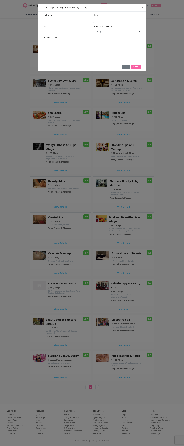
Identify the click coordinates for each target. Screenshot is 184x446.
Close (126, 66)
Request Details (51, 37)
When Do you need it (102, 26)
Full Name (48, 15)
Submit (136, 66)
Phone (96, 15)
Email (46, 26)
